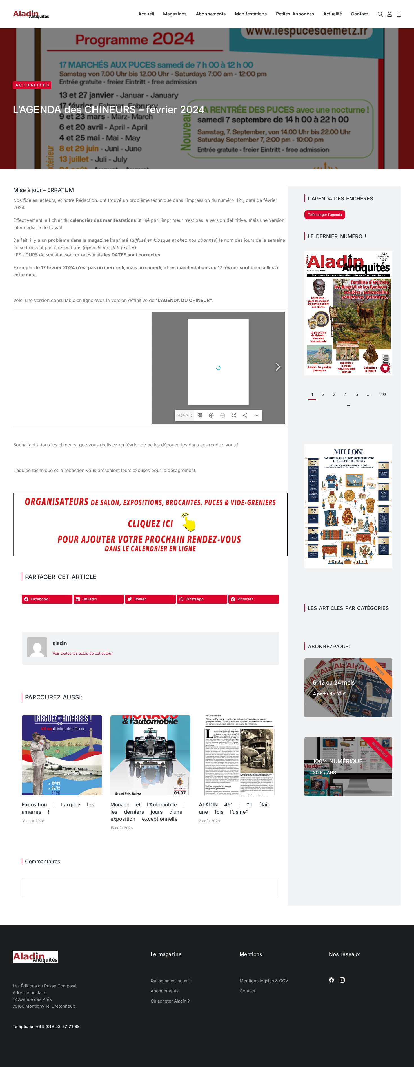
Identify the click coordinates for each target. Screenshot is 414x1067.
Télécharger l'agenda (325, 214)
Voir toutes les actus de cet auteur (83, 653)
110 (382, 394)
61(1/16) (184, 415)
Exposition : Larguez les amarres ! (58, 808)
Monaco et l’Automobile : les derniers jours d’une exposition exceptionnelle (147, 812)
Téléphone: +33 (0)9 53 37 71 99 (46, 1026)
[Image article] (62, 755)
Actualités (32, 85)
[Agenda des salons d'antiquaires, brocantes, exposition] (150, 554)
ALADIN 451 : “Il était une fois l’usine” (234, 808)
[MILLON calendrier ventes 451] (348, 566)
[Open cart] (398, 14)
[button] (47, 599)
